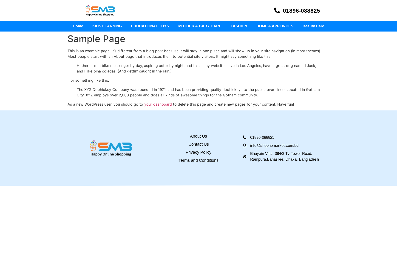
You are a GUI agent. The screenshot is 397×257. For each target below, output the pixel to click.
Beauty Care (313, 26)
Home (78, 26)
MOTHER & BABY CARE (199, 26)
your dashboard (158, 104)
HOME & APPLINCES (274, 26)
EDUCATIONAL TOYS (150, 26)
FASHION (239, 26)
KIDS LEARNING (107, 26)
